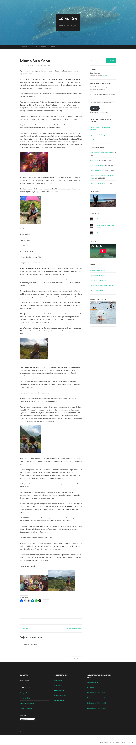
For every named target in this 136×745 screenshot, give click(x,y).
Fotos (43, 47)
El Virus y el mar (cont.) (97, 183)
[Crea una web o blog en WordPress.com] (20, 731)
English (34, 47)
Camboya (24, 628)
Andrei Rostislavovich (27, 703)
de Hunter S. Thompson (98, 280)
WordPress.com (59, 700)
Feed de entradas (59, 690)
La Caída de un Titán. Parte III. (96, 703)
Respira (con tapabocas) (97, 165)
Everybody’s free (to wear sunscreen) (102, 285)
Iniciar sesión (58, 685)
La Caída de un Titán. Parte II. (96, 698)
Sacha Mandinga (25, 698)
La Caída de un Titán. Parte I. (96, 693)
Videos (52, 47)
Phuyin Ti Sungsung (43, 65)
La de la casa (94, 140)
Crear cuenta (58, 680)
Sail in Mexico (94, 160)
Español (25, 47)
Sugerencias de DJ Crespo (98, 135)
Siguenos (94, 108)
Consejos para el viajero (104, 233)
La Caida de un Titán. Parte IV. (96, 708)
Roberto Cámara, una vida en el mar (101, 152)
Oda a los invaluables (96, 290)
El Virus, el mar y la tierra (97, 170)
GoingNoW (23, 693)
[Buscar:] (103, 60)
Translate (104, 75)
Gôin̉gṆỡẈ (68, 18)
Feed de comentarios (60, 695)
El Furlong (90, 687)
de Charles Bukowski (97, 275)
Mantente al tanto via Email (100, 83)
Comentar (76, 658)
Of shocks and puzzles (74, 628)
